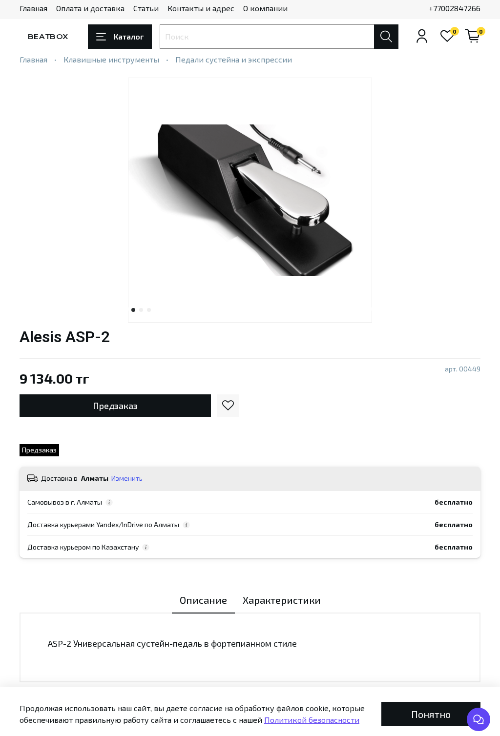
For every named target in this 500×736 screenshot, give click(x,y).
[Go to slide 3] (149, 310)
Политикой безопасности (311, 719)
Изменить (127, 478)
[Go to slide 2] (141, 310)
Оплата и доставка (90, 8)
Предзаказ (115, 405)
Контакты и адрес (200, 8)
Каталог (128, 36)
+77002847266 (454, 8)
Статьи (146, 8)
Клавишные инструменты (111, 59)
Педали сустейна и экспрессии (233, 59)
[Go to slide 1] (133, 310)
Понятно (431, 714)
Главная (33, 8)
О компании (265, 8)
